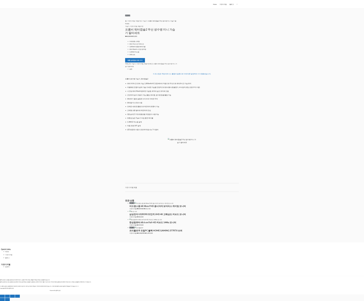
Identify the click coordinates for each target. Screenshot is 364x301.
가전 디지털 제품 (131, 187)
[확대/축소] (2, 296)
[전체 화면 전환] (7, 296)
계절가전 (139, 21)
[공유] (12, 296)
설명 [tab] (130, 69)
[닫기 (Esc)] (17, 296)
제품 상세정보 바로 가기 (135, 60)
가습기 (145, 21)
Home (215, 4)
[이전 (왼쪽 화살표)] (2, 299)
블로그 (231, 4)
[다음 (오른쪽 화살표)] (7, 299)
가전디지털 (223, 4)
